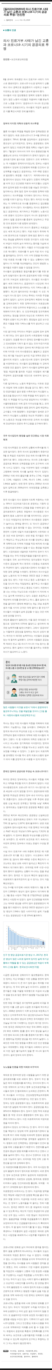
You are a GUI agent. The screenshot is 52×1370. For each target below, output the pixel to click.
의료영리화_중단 (31, 1351)
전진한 (40, 1354)
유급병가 (33, 1354)
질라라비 (27, 1356)
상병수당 (25, 1354)
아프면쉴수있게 (15, 1354)
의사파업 (13, 1351)
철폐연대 (35, 1356)
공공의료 (21, 1351)
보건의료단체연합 (16, 1356)
